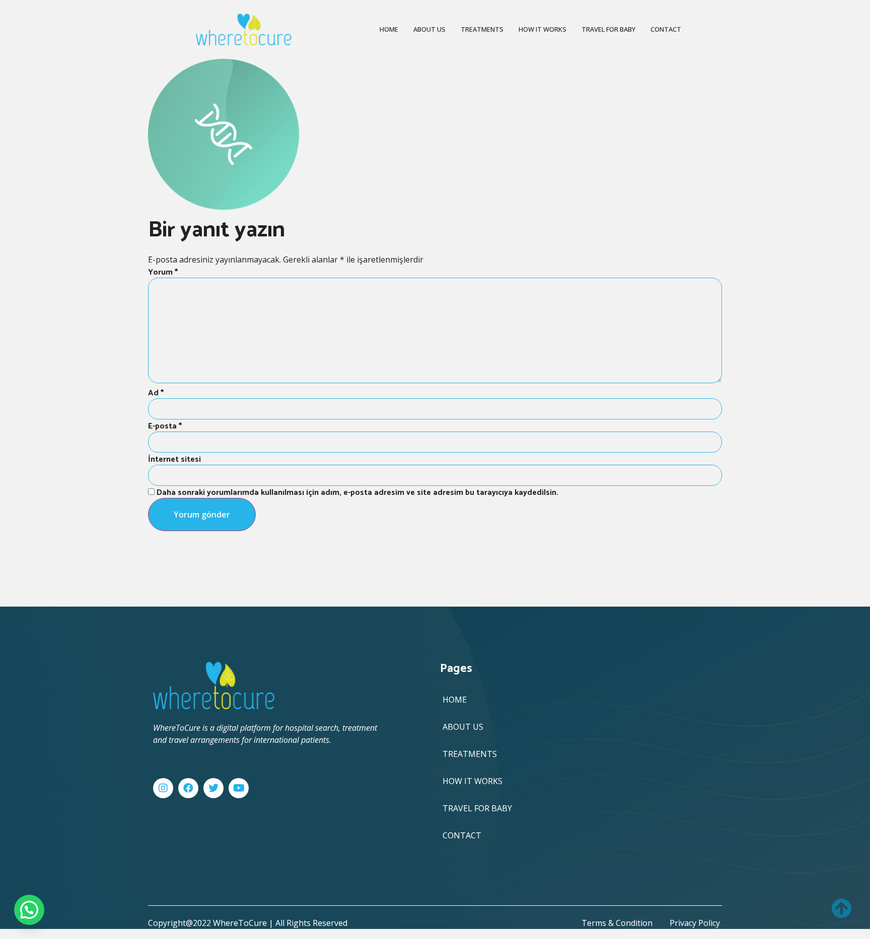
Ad (156, 393)
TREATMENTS (482, 29)
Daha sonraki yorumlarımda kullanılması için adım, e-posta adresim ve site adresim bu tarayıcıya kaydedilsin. (357, 492)
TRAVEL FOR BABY (608, 29)
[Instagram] (163, 788)
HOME (389, 29)
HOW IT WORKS (542, 29)
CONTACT (665, 29)
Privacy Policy (695, 922)
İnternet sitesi (174, 459)
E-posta (165, 426)
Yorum (163, 272)
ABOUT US (429, 29)
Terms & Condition (617, 922)
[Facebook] (188, 788)
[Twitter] (213, 788)
